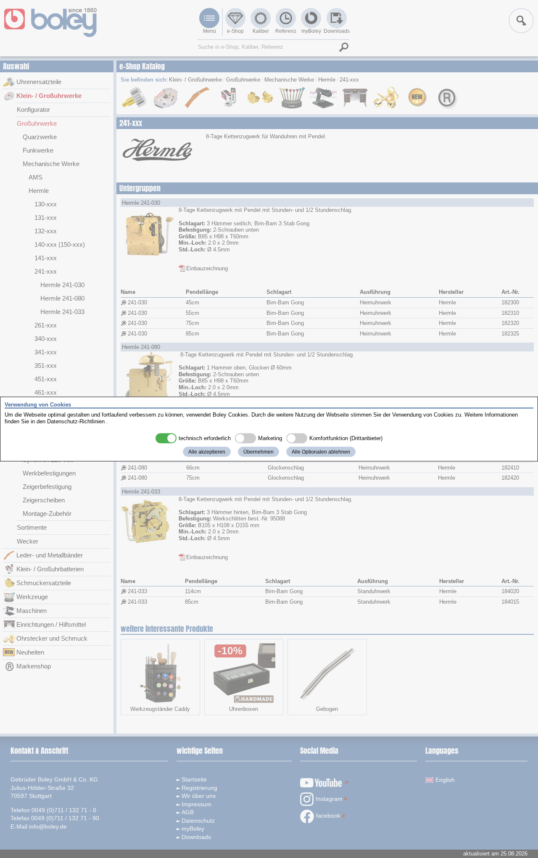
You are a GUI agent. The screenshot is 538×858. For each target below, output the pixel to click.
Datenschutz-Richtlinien (76, 421)
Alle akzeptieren (206, 452)
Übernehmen (258, 452)
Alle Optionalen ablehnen (321, 452)
